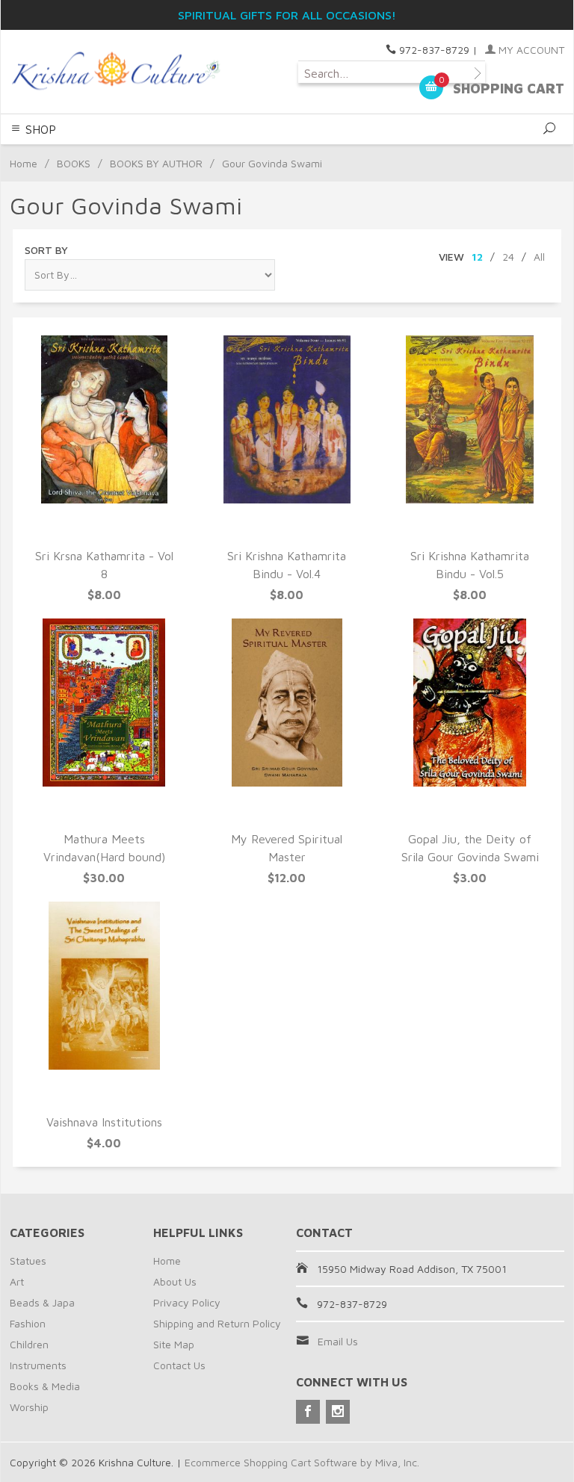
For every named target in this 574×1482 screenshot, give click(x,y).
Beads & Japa (42, 1302)
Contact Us (179, 1365)
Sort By (46, 250)
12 (477, 256)
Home (23, 163)
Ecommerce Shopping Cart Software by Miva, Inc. (302, 1462)
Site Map (173, 1344)
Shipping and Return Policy (217, 1323)
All (539, 256)
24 (508, 256)
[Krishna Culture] (115, 71)
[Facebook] (308, 1412)
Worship (29, 1407)
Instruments (38, 1365)
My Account (530, 49)
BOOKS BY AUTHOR (156, 163)
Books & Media (45, 1386)
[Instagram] (338, 1412)
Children (29, 1344)
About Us (175, 1281)
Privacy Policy (186, 1302)
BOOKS (73, 163)
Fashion (28, 1323)
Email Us (338, 1341)
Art (17, 1281)
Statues (28, 1260)
